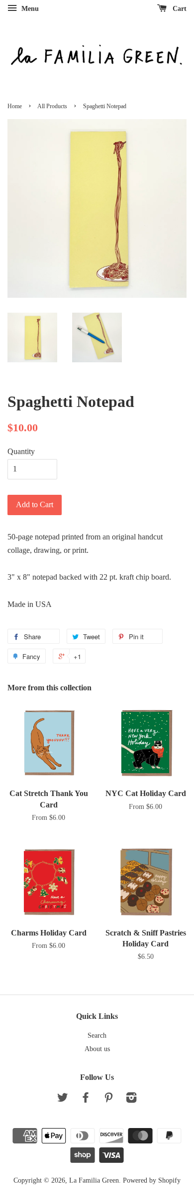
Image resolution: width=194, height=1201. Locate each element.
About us (97, 1049)
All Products (52, 106)
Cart (179, 8)
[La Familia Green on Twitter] (62, 1099)
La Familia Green (94, 1180)
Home (14, 106)
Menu (29, 8)
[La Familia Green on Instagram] (131, 1099)
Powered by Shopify (152, 1180)
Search (97, 1035)
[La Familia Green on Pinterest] (108, 1099)
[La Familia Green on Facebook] (85, 1099)
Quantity (21, 451)
